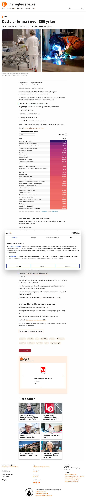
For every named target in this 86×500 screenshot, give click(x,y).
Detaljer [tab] (33, 237)
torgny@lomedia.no (24, 85)
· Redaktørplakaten (40, 492)
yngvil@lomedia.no (35, 85)
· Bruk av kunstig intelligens (72, 478)
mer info (13, 256)
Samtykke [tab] (15, 237)
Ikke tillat (18, 266)
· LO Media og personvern (71, 482)
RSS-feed (35, 472)
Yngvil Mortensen (36, 82)
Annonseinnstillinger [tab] (52, 237)
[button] (63, 376)
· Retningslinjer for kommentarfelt (74, 476)
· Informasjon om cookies (71, 480)
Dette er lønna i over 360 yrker (34, 128)
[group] (43, 376)
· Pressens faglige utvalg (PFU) (43, 495)
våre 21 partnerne (15, 246)
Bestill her (36, 477)
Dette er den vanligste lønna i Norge (37, 103)
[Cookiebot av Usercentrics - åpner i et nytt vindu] (72, 233)
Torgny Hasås (23, 82)
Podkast (27, 8)
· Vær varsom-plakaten (41, 494)
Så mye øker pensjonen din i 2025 (36, 320)
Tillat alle (67, 266)
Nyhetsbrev (20, 8)
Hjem (3, 8)
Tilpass (42, 266)
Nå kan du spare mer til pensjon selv (37, 273)
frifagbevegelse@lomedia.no (10, 467)
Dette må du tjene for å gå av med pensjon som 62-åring (43, 297)
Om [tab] (71, 237)
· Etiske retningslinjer (70, 474)
